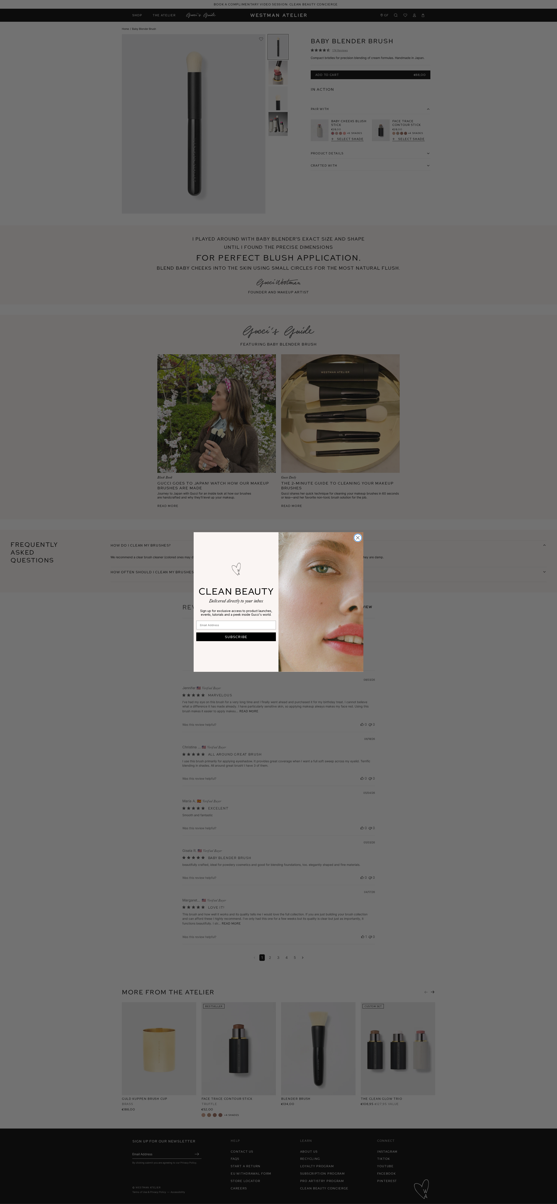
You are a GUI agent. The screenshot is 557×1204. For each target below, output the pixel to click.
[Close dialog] (358, 538)
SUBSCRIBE (236, 637)
